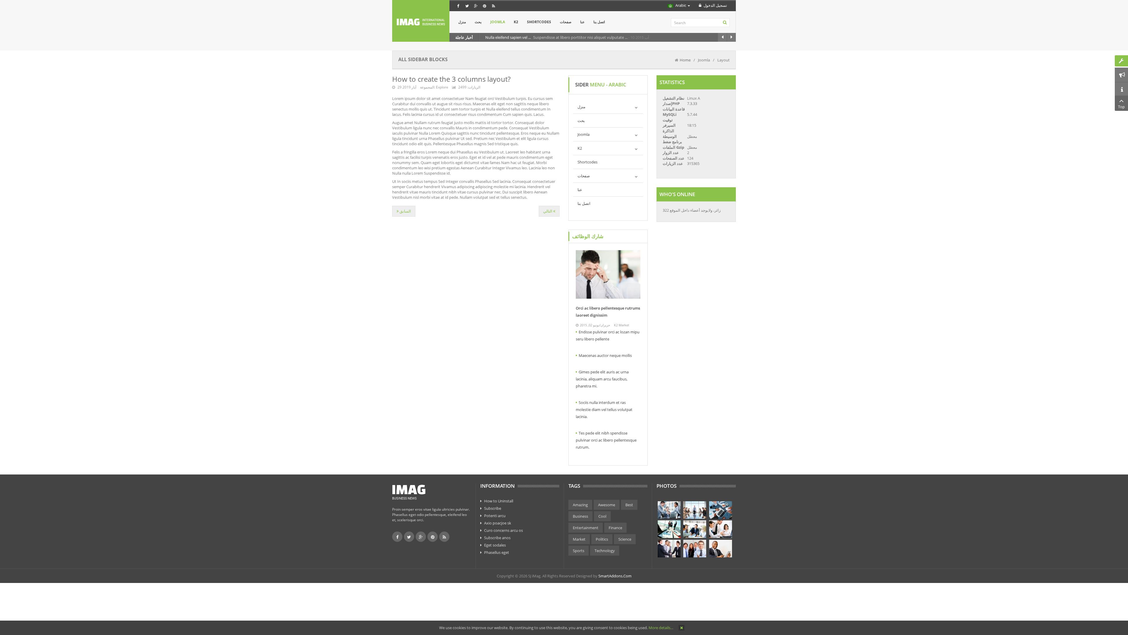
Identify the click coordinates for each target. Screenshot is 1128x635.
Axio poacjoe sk (497, 523)
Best (629, 504)
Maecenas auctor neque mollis (605, 355)
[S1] (669, 510)
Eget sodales (495, 545)
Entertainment (585, 527)
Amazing (580, 504)
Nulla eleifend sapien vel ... (508, 37)
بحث (581, 120)
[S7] (669, 548)
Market (579, 539)
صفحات (584, 175)
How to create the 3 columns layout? (451, 79)
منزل (581, 106)
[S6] (720, 529)
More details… (661, 627)
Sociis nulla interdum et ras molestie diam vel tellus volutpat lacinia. (604, 409)
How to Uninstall (498, 501)
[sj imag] (421, 22)
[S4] (669, 529)
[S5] (694, 529)
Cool (602, 516)
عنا (580, 189)
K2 (580, 148)
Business (580, 516)
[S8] (694, 548)
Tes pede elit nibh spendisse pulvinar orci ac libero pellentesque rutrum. (606, 440)
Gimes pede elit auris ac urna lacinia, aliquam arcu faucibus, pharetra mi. (602, 379)
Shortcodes (587, 162)
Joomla (584, 134)
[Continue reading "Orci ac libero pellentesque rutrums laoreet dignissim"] (608, 274)
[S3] (720, 510)
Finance (615, 527)
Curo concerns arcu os (503, 530)
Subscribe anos (497, 537)
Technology (605, 550)
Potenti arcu (495, 515)
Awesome (606, 504)
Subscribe (492, 508)
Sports (578, 550)
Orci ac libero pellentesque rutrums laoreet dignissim (608, 311)
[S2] (694, 510)
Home (685, 60)
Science (624, 539)
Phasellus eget (496, 552)
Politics (602, 539)
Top (1121, 106)
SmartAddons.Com (615, 576)
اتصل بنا (584, 203)
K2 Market (621, 325)
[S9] (720, 548)
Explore (442, 87)
